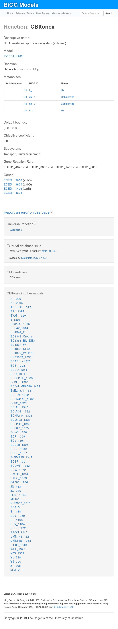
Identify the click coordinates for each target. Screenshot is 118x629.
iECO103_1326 (20, 419)
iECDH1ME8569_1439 (25, 386)
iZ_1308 (15, 565)
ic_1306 (15, 319)
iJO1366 (15, 490)
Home (10, 13)
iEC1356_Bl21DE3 (22, 340)
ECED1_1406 (13, 188)
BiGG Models (21, 4)
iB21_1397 (17, 311)
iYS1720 (15, 561)
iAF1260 (15, 298)
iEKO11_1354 (19, 474)
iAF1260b (16, 303)
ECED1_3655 (13, 184)
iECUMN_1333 (20, 465)
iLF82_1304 (18, 495)
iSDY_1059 (17, 515)
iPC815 (15, 507)
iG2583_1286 (19, 482)
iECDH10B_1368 (21, 378)
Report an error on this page (27, 212)
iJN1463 (15, 486)
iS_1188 (15, 511)
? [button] (51, 211)
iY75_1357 (17, 553)
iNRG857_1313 (20, 503)
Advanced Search (25, 13)
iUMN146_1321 (20, 536)
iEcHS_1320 (18, 403)
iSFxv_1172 (18, 528)
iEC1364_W (18, 344)
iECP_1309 (17, 436)
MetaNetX (27, 258)
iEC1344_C (17, 332)
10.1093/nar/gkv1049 (62, 606)
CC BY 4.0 (40, 258)
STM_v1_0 (17, 570)
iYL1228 (15, 557)
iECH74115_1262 (22, 399)
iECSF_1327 (18, 453)
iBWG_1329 (18, 315)
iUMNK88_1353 (20, 540)
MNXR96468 (49, 251)
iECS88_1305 (19, 444)
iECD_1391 (17, 374)
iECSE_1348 (18, 449)
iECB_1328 (17, 365)
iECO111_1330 (20, 424)
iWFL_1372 (17, 549)
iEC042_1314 (19, 328)
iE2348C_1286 (20, 323)
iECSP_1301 (18, 461)
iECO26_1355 (19, 428)
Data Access (42, 13)
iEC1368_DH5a (20, 349)
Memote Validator (61, 13)
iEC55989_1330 (20, 357)
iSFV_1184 (17, 524)
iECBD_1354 (18, 369)
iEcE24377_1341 (21, 390)
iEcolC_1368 (18, 432)
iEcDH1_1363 (19, 382)
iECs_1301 (17, 440)
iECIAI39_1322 (20, 411)
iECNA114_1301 (21, 415)
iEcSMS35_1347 (21, 457)
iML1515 (15, 499)
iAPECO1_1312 (20, 307)
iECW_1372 (18, 469)
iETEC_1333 (18, 478)
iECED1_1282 (13, 56)
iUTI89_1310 (18, 545)
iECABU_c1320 (20, 361)
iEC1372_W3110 (21, 353)
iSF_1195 (16, 520)
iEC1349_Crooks (21, 336)
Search (108, 13)
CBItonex (16, 229)
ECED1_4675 (13, 192)
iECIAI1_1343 (19, 407)
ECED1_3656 (13, 180)
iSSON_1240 (18, 532)
